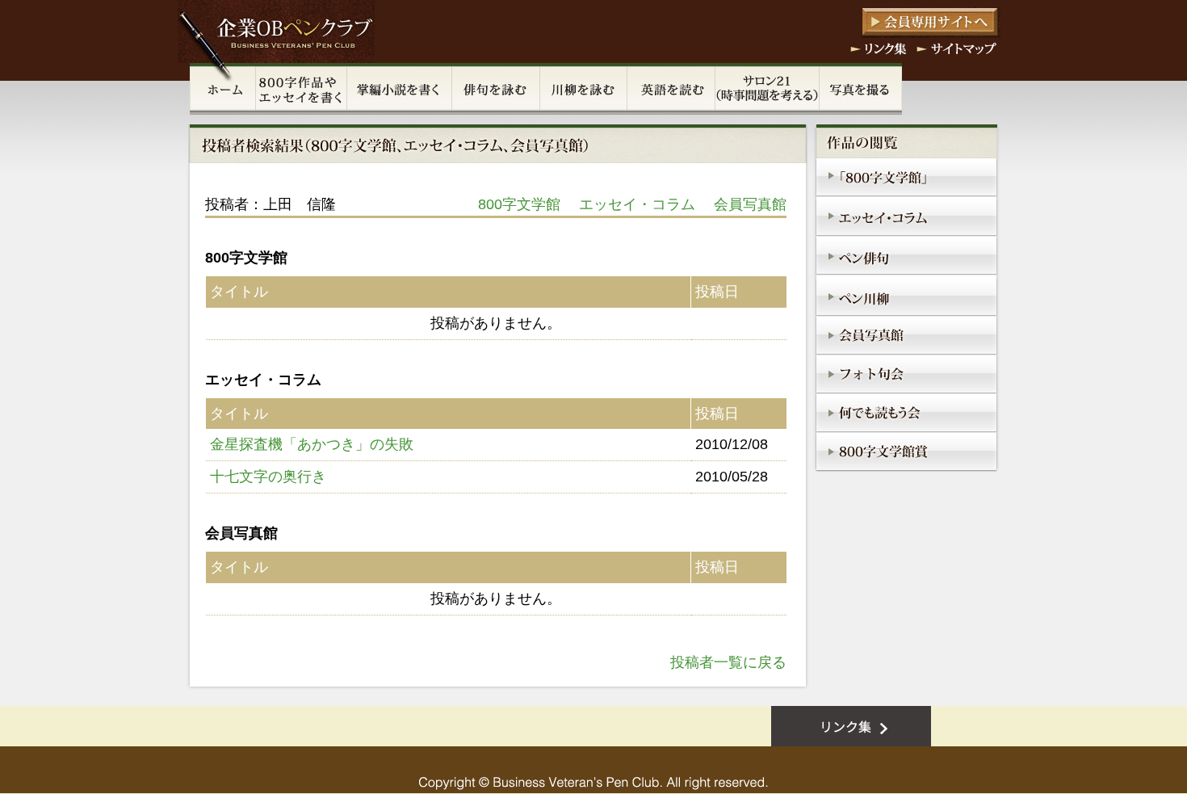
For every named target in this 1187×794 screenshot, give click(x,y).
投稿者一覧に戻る (728, 662)
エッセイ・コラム (637, 204)
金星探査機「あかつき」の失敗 (311, 444)
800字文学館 (519, 204)
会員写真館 (750, 204)
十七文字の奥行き (268, 476)
